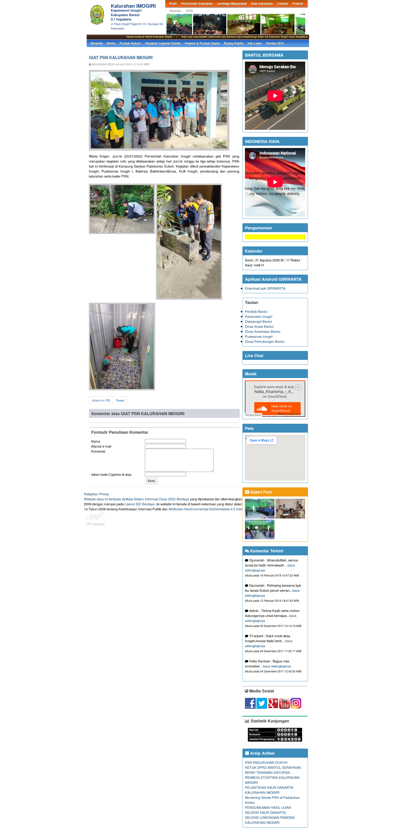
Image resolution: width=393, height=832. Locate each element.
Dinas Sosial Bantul (259, 326)
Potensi (297, 3)
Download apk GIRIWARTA (265, 288)
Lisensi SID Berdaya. (140, 503)
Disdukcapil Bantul (258, 321)
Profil (173, 3)
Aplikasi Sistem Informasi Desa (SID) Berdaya (155, 498)
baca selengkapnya (277, 666)
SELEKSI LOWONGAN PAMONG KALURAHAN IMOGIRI (270, 820)
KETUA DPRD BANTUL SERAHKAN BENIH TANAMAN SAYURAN (273, 770)
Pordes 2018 (275, 43)
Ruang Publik (233, 43)
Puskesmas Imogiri (258, 336)
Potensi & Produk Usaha (202, 43)
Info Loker (255, 43)
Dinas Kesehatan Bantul (262, 331)
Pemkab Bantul (256, 311)
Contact (282, 3)
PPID (189, 10)
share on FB (101, 400)
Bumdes (175, 10)
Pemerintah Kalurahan (197, 3)
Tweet (120, 400)
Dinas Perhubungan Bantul (264, 341)
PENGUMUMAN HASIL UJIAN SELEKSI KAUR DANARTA (268, 810)
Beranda (97, 43)
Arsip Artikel (262, 753)
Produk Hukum (130, 43)
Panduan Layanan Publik (163, 43)
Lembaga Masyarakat (232, 3)
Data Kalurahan (262, 3)
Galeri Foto (260, 492)
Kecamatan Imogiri (258, 316)
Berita (111, 43)
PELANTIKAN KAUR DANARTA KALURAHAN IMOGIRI (269, 790)
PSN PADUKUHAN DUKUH (266, 762)
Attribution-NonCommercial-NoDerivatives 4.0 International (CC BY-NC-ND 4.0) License (233, 508)
